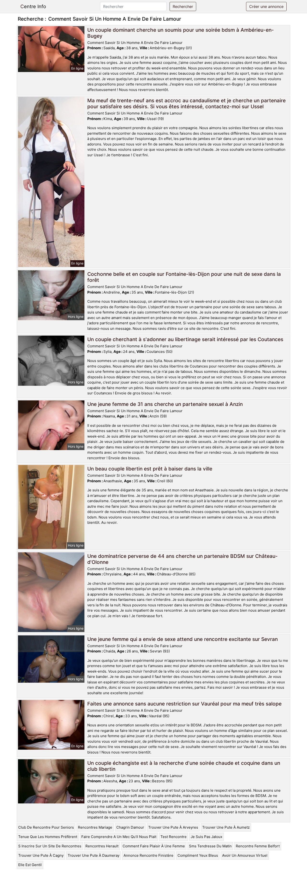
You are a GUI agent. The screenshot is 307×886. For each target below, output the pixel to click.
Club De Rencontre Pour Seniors (46, 827)
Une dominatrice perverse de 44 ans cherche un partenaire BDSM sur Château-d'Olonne (182, 559)
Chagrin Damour (130, 827)
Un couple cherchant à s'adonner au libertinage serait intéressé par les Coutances (185, 339)
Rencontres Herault (101, 846)
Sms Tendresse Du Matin (210, 846)
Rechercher (183, 6)
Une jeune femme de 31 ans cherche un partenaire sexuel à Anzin (165, 404)
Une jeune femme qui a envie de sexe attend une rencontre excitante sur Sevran (182, 639)
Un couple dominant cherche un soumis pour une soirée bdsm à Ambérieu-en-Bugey (180, 33)
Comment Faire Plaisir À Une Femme (154, 846)
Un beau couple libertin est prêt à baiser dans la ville (149, 469)
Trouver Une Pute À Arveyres (173, 827)
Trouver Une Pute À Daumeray (93, 855)
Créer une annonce (266, 6)
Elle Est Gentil (30, 864)
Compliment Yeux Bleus (197, 855)
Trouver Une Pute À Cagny (41, 855)
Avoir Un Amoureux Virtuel (244, 855)
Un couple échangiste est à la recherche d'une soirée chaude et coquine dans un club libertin (183, 766)
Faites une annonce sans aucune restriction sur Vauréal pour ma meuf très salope (184, 704)
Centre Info (33, 6)
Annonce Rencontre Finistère (148, 855)
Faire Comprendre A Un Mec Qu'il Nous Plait (118, 836)
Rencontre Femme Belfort (258, 846)
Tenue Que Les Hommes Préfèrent (47, 836)
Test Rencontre (173, 836)
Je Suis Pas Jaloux (206, 836)
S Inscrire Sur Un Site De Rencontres (49, 846)
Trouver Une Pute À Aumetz (226, 827)
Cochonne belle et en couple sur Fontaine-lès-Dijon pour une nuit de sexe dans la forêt (184, 277)
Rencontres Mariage (95, 827)
